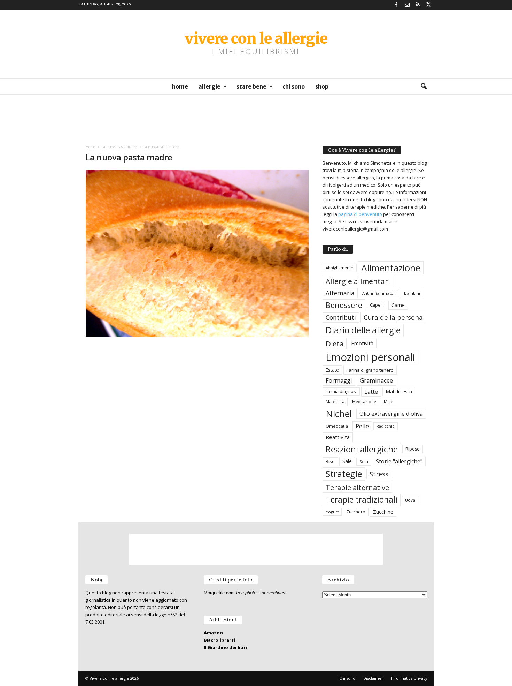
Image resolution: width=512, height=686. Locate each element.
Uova (410, 500)
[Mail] (407, 5)
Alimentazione (390, 268)
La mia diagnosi (341, 391)
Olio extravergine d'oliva (391, 413)
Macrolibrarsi (219, 640)
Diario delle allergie (363, 330)
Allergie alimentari (358, 281)
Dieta (334, 343)
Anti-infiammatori (379, 293)
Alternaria (340, 293)
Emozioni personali (370, 357)
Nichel (339, 413)
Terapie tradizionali (361, 499)
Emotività (362, 343)
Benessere (344, 305)
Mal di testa (399, 391)
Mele (388, 401)
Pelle (362, 426)
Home (180, 86)
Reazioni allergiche (362, 449)
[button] (423, 86)
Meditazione (364, 401)
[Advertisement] (256, 116)
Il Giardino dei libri (225, 647)
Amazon (213, 633)
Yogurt (332, 511)
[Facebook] (396, 5)
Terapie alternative (357, 487)
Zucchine (383, 511)
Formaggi (339, 380)
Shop (321, 86)
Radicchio (386, 426)
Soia (363, 461)
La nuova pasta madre (119, 146)
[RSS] (418, 5)
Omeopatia (337, 426)
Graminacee (376, 380)
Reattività (338, 437)
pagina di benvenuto (360, 214)
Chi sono (293, 86)
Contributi (341, 317)
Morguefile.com (219, 592)
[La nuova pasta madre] (197, 253)
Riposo (412, 449)
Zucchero (355, 512)
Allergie (209, 86)
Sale (347, 461)
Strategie (344, 474)
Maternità (335, 401)
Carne (398, 305)
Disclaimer (373, 678)
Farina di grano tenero (370, 370)
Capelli (377, 305)
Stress (379, 473)
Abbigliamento (340, 267)
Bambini (412, 293)
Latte (371, 391)
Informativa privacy (409, 678)
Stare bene (251, 86)
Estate (332, 370)
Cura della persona (393, 317)
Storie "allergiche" (399, 461)
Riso (330, 461)
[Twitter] (429, 5)
